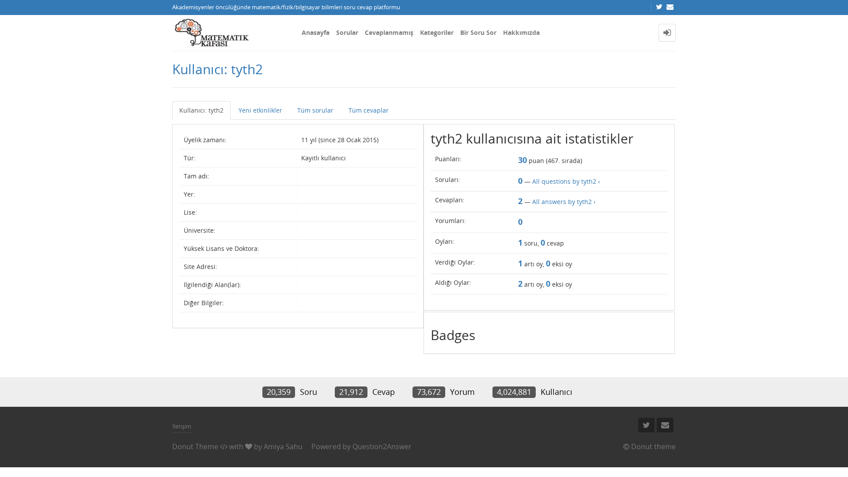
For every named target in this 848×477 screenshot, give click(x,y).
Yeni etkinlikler (260, 110)
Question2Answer (382, 446)
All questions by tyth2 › (566, 181)
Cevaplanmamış (389, 32)
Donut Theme (195, 446)
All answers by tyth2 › (563, 201)
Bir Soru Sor (478, 32)
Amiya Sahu (283, 446)
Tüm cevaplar (368, 110)
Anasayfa (315, 32)
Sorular (347, 32)
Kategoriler (437, 32)
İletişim (181, 426)
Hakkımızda (521, 32)
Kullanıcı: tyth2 (201, 110)
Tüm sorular (315, 110)
